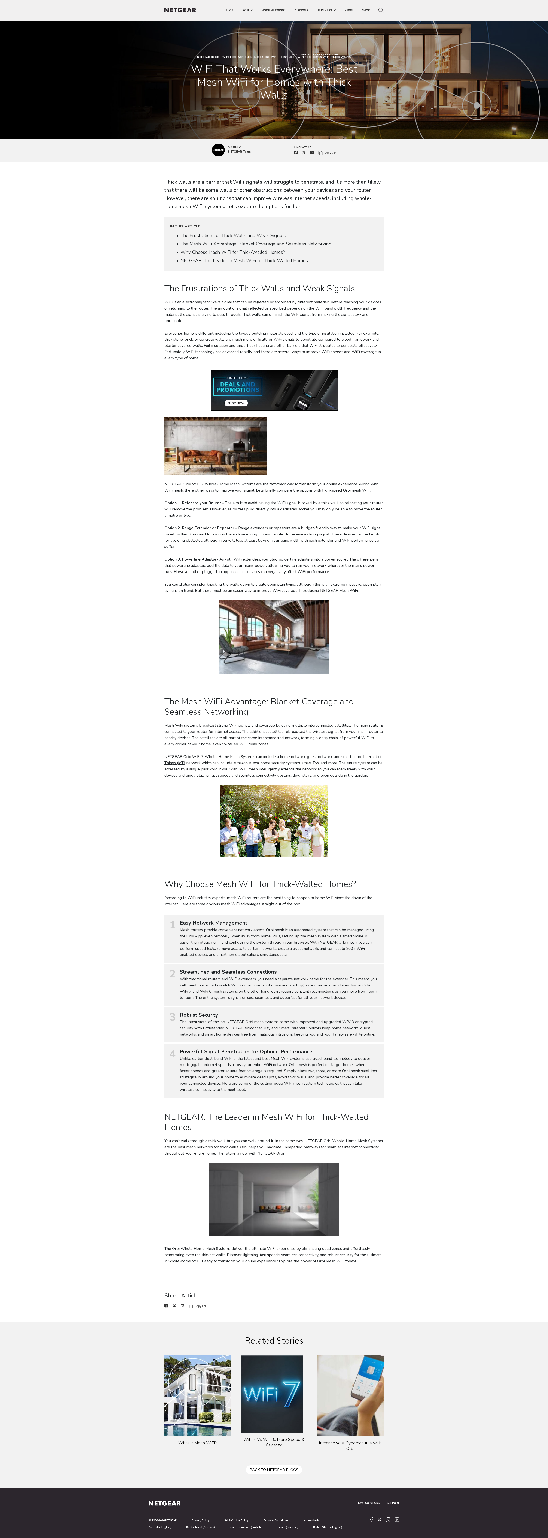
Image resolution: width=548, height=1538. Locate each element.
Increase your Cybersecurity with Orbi (350, 1445)
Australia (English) (160, 1527)
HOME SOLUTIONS (368, 1503)
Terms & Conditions (276, 1520)
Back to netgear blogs (274, 1469)
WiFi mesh (173, 490)
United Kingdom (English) (246, 1527)
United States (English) (327, 1527)
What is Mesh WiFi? (197, 1443)
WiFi (246, 10)
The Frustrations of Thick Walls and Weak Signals (233, 235)
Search (381, 10)
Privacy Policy (201, 1520)
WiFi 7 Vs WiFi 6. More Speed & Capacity (274, 1442)
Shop (366, 10)
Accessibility (311, 1520)
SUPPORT (393, 1503)
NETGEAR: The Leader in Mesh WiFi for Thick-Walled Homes (244, 260)
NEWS (348, 10)
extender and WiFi (334, 540)
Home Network (273, 10)
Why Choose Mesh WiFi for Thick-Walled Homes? (232, 252)
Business (325, 10)
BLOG (230, 10)
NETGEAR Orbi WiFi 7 (184, 484)
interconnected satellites (329, 725)
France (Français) (287, 1527)
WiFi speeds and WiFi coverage (349, 351)
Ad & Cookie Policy (237, 1520)
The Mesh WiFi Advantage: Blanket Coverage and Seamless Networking (256, 244)
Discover (301, 10)
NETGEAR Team (239, 152)
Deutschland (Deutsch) (200, 1527)
